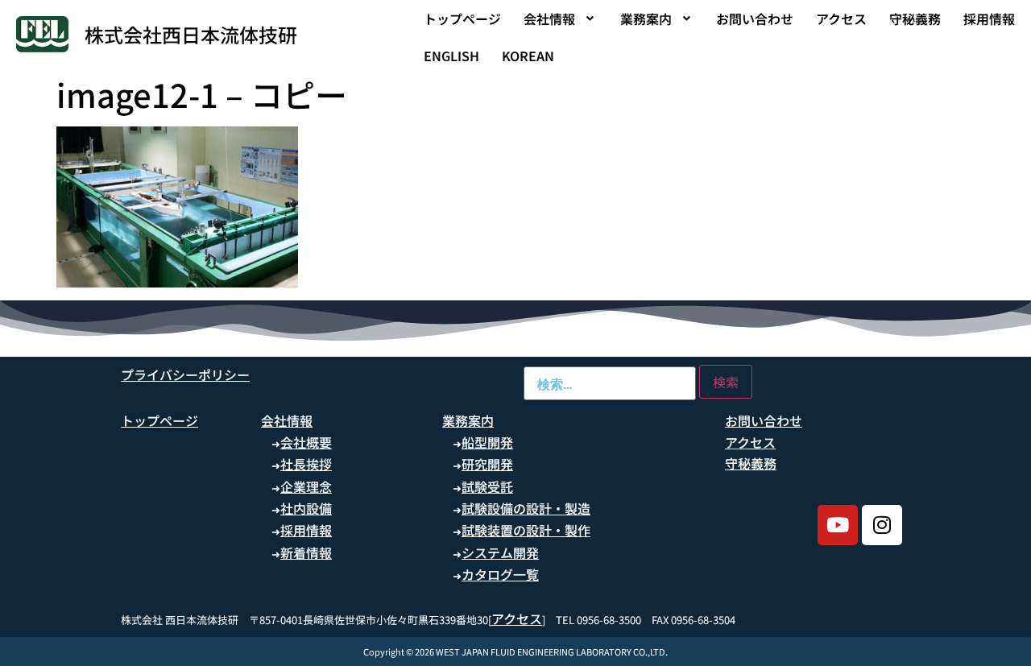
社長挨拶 (306, 464)
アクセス (841, 18)
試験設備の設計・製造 (526, 508)
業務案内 (646, 18)
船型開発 (487, 442)
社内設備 (306, 508)
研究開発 (487, 464)
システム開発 (500, 552)
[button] (560, 18)
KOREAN (528, 55)
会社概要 (306, 442)
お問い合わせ (754, 18)
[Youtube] (838, 525)
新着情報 (306, 552)
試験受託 (487, 486)
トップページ (462, 18)
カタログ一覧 (500, 574)
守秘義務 (915, 18)
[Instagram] (882, 525)
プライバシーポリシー (185, 374)
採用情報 (989, 18)
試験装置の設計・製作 (526, 530)
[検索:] (610, 383)
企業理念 (306, 486)
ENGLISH (451, 55)
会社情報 (549, 18)
